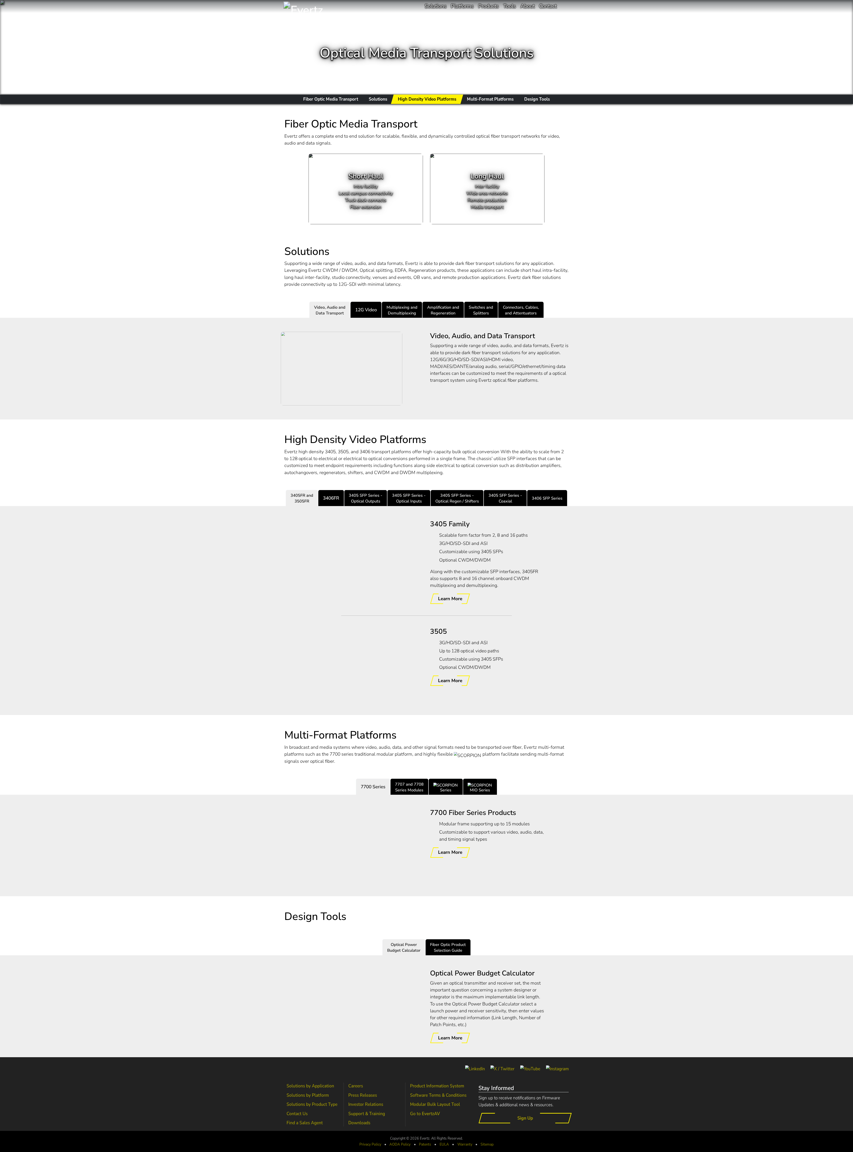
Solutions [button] (435, 6)
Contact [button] (548, 6)
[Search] (565, 6)
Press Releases (362, 1095)
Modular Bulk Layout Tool (435, 1104)
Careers (355, 1086)
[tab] (329, 310)
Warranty (464, 1144)
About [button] (527, 6)
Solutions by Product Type (312, 1104)
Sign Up (525, 1118)
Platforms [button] (462, 6)
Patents (425, 1144)
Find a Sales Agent (305, 1123)
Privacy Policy (370, 1144)
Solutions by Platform (308, 1095)
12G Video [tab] (366, 310)
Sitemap (487, 1144)
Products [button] (488, 6)
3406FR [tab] (331, 498)
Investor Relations (365, 1104)
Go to (425, 1113)
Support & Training (366, 1113)
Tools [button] (509, 6)
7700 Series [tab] (373, 787)
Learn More (450, 599)
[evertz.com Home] (315, 6)
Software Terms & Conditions (438, 1095)
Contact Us (297, 1113)
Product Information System (437, 1086)
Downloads (359, 1123)
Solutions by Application (310, 1086)
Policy (400, 1144)
